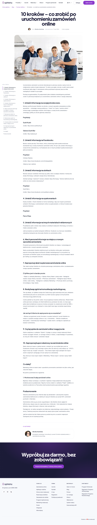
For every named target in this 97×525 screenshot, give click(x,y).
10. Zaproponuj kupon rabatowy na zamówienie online (9, 127)
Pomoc (68, 492)
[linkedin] (11, 491)
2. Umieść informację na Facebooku (9, 92)
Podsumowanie (7, 133)
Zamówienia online (41, 487)
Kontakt (61, 2)
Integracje (39, 507)
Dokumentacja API (72, 505)
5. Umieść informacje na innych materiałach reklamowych (9, 105)
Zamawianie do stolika (42, 497)
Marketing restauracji (42, 502)
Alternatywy (39, 510)
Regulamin (54, 494)
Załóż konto (88, 2)
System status (70, 502)
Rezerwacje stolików (42, 494)
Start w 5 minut (71, 487)
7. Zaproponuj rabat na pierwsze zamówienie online (10, 114)
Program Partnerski (87, 487)
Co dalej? (5, 131)
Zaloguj (78, 2)
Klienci (41, 2)
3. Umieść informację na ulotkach (9, 96)
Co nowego (70, 494)
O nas (53, 492)
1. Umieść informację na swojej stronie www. (9, 88)
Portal (38, 505)
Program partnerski (51, 2)
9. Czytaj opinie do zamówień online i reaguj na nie (10, 122)
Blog (68, 489)
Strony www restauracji (42, 492)
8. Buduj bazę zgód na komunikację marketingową (10, 118)
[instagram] (7, 491)
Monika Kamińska (39, 29)
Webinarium (70, 500)
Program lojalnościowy (42, 500)
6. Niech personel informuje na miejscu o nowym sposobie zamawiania (10, 110)
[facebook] (3, 491)
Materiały (33, 2)
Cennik (26, 2)
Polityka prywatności (57, 497)
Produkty (18, 2)
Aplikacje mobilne (41, 489)
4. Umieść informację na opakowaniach (9, 100)
